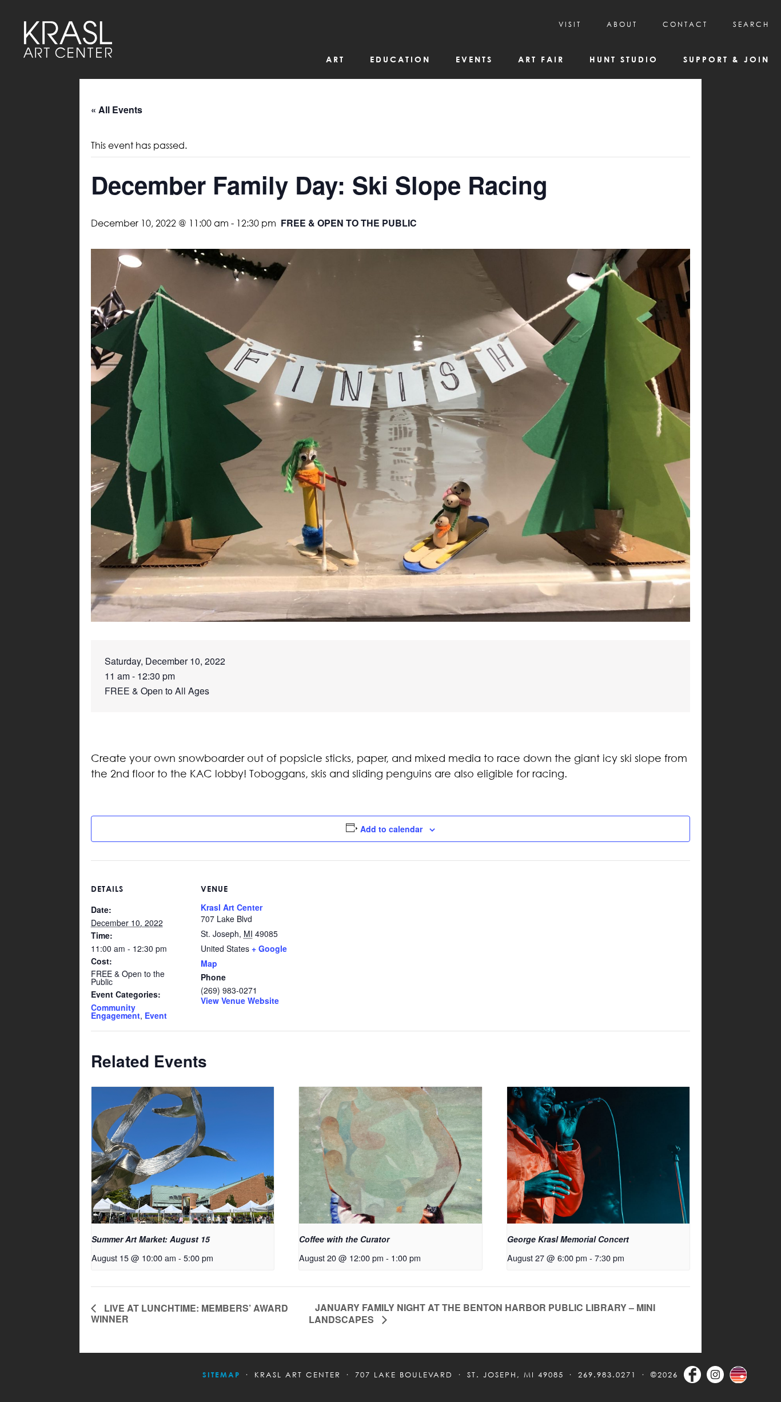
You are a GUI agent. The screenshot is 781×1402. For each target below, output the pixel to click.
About (622, 24)
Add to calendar (391, 829)
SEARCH (751, 24)
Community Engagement (115, 1011)
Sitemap (221, 1374)
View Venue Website (240, 1000)
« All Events (116, 109)
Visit (570, 24)
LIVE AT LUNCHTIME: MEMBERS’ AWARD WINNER (189, 1313)
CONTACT (685, 24)
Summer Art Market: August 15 (150, 1239)
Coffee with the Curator (344, 1239)
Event (156, 1015)
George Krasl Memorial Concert (568, 1239)
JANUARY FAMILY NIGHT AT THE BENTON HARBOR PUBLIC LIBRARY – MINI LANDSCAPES (482, 1313)
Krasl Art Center (231, 907)
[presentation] (182, 1155)
